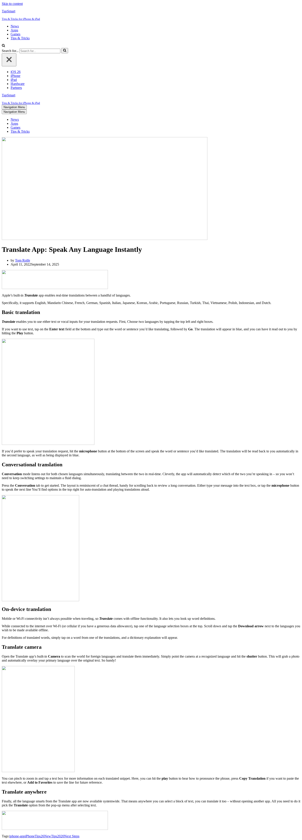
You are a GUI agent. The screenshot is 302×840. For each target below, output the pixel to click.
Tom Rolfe (22, 260)
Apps (14, 30)
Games (15, 34)
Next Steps (71, 836)
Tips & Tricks (20, 38)
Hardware (18, 84)
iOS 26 (16, 72)
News (15, 26)
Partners (16, 88)
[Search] (3, 46)
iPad (14, 80)
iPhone (15, 76)
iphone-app (17, 836)
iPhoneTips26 (34, 836)
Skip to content (12, 4)
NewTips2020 (54, 836)
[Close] (9, 59)
